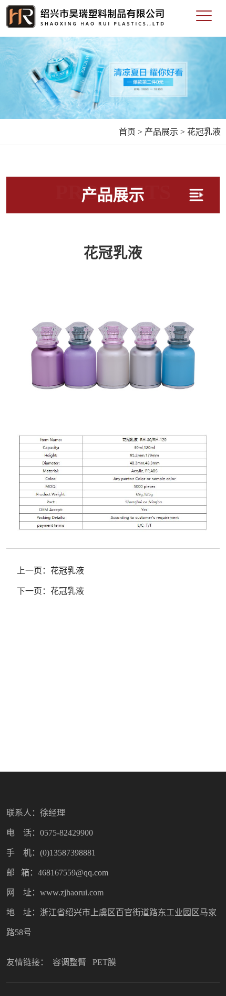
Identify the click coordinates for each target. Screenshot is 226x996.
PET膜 (104, 962)
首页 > (130, 131)
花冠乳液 (204, 131)
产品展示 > (165, 131)
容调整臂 (69, 962)
